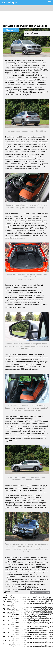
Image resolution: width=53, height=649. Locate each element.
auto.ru (9, 2)
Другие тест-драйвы (40, 592)
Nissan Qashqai (34, 70)
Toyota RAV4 (29, 68)
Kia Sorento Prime (32, 586)
